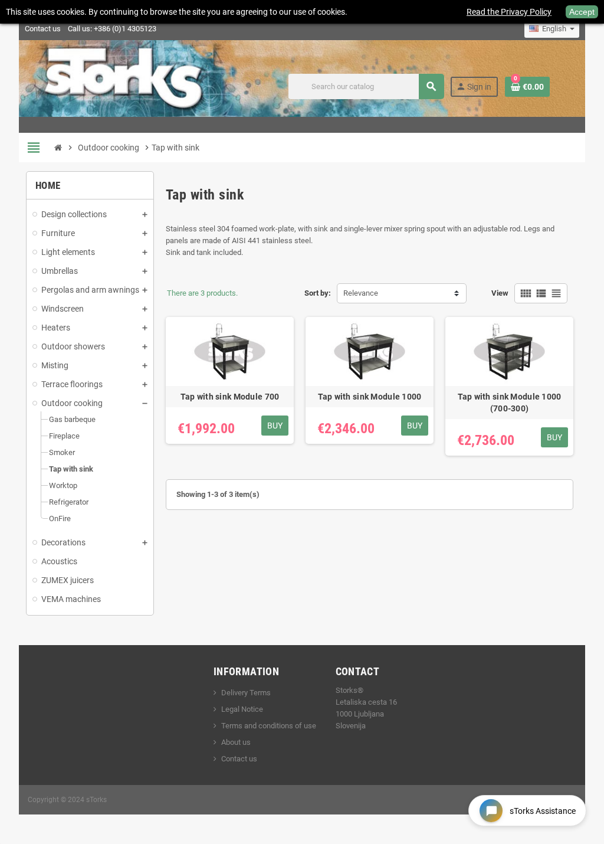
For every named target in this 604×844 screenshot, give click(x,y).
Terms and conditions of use (268, 725)
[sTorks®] (128, 85)
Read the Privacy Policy (509, 12)
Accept (582, 12)
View (499, 293)
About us (236, 742)
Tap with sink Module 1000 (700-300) (510, 402)
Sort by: (317, 293)
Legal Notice (242, 709)
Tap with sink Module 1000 (370, 396)
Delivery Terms (246, 692)
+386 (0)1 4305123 (125, 28)
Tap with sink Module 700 (230, 396)
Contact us (43, 28)
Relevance (360, 293)
